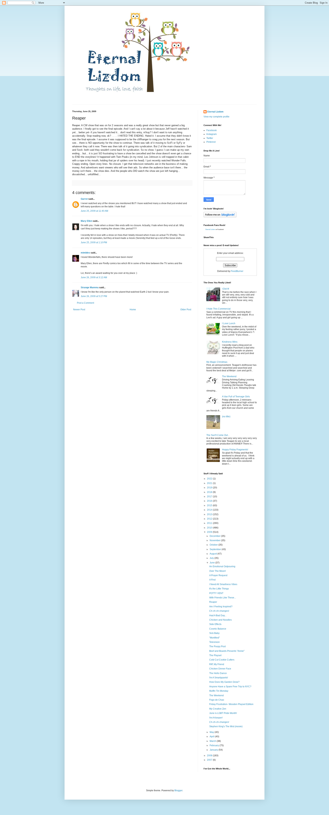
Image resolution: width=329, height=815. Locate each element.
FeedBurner (237, 271)
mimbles (85, 252)
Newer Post (79, 309)
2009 (210, 532)
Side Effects (215, 624)
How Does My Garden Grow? (224, 682)
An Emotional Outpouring (222, 566)
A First (212, 579)
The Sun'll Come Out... (217, 435)
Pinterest (211, 142)
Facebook (211, 130)
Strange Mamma (90, 287)
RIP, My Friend (216, 664)
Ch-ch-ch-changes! (219, 611)
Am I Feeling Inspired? (220, 606)
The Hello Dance (218, 673)
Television (214, 642)
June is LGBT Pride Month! (223, 713)
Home (133, 309)
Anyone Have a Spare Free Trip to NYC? (230, 686)
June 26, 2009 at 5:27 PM (94, 296)
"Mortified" (214, 637)
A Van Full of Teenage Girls (236, 396)
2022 (210, 478)
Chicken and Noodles (220, 620)
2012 (210, 518)
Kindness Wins (229, 342)
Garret (84, 199)
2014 (210, 509)
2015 (210, 505)
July (212, 558)
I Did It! (225, 289)
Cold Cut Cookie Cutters (221, 659)
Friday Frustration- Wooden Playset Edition (231, 704)
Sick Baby (214, 633)
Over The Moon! (217, 571)
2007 (210, 760)
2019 (210, 487)
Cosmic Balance (217, 628)
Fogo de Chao (216, 700)
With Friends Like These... (222, 597)
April (212, 736)
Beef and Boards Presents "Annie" (226, 651)
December (215, 536)
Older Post (185, 309)
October (214, 544)
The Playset (215, 655)
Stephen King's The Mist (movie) (226, 726)
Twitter (209, 138)
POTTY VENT (216, 593)
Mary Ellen (86, 221)
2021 (210, 483)
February (215, 745)
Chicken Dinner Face (220, 668)
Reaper (213, 602)
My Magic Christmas (216, 362)
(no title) (226, 416)
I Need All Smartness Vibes (223, 584)
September (216, 549)
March (213, 741)
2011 (210, 523)
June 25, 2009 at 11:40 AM (94, 211)
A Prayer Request (218, 575)
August (213, 553)
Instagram (211, 134)
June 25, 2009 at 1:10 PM (94, 242)
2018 (210, 492)
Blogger (178, 790)
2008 (210, 755)
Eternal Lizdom (215, 111)
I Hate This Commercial (218, 308)
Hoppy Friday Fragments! (235, 449)
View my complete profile (216, 116)
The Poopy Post (217, 646)
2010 (210, 527)
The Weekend (229, 376)
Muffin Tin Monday (218, 691)
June (212, 562)
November (215, 540)
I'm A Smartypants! (218, 677)
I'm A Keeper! (216, 717)
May (212, 732)
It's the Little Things (219, 588)
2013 (210, 514)
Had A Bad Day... (217, 615)
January (214, 749)
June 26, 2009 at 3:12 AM (94, 277)
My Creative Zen (217, 708)
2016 (210, 501)
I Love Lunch (228, 323)
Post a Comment (85, 303)
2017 (210, 496)
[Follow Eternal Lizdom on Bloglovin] (220, 216)
